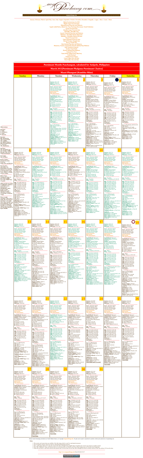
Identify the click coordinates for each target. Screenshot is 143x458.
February (37, 19)
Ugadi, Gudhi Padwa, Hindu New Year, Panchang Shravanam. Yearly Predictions (71, 27)
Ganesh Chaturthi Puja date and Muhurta (71, 33)
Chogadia (90, 19)
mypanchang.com (71, 15)
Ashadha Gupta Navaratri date (71, 30)
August (61, 19)
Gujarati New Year (71, 52)
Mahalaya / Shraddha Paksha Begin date (71, 34)
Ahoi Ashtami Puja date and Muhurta (71, 44)
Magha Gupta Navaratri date (71, 23)
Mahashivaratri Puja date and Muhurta (71, 25)
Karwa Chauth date (71, 42)
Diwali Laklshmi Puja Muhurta (71, 50)
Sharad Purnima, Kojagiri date (71, 41)
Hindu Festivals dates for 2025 (71, 22)
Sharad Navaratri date (71, 38)
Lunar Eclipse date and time (71, 58)
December (84, 19)
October (72, 19)
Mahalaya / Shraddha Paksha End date (71, 36)
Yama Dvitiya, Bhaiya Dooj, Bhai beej (71, 53)
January (32, 19)
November (78, 19)
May (50, 19)
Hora (101, 19)
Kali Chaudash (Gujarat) (71, 47)
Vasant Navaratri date (71, 28)
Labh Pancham (71, 55)
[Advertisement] (29, 7)
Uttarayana (54, 91)
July (57, 19)
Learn (105, 19)
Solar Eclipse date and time (71, 59)
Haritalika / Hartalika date (71, 31)
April (47, 19)
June (53, 19)
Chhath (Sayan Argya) (71, 56)
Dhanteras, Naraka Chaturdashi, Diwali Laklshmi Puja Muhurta (71, 45)
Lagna (96, 19)
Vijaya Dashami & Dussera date (71, 39)
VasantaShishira (54, 93)
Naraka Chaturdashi (71, 49)
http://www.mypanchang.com (67, 452)
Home (110, 19)
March (43, 19)
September (67, 19)
